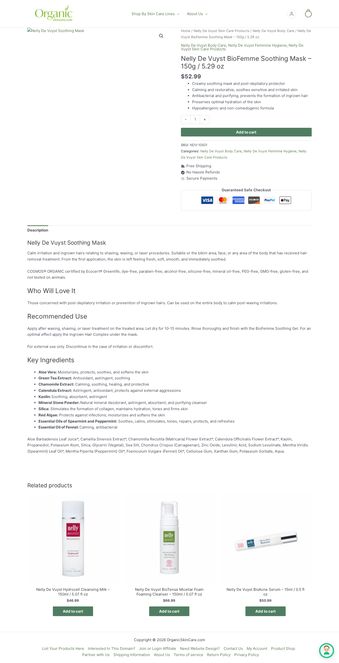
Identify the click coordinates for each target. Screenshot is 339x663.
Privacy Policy (246, 654)
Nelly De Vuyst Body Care (273, 31)
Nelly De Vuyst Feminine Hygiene (257, 45)
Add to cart (246, 132)
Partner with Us (96, 654)
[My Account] (291, 13)
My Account (257, 648)
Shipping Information (131, 654)
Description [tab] (37, 230)
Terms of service (188, 654)
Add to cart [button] (73, 611)
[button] (177, 14)
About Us (162, 654)
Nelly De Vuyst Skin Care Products (221, 31)
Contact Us (233, 648)
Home (185, 31)
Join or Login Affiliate (157, 648)
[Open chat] (326, 650)
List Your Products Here (63, 648)
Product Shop (283, 648)
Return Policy (219, 654)
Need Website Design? (200, 648)
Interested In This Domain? (111, 648)
